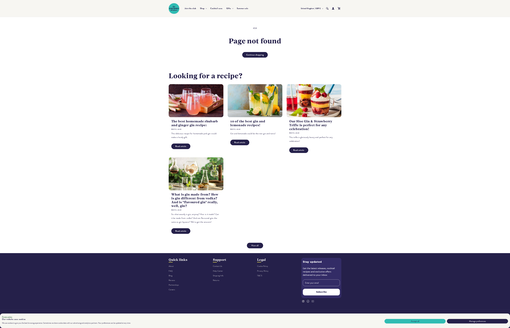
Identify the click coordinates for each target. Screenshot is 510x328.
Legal (261, 260)
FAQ (171, 271)
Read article (180, 146)
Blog (170, 275)
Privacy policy (7, 316)
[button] (203, 8)
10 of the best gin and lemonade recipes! (247, 123)
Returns (216, 280)
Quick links (178, 260)
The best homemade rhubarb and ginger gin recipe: (194, 123)
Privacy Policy (262, 271)
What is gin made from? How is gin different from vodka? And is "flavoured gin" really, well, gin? (194, 200)
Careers (172, 289)
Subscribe (321, 292)
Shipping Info (218, 275)
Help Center (218, 271)
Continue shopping (255, 54)
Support (219, 260)
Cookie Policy (262, 266)
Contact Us (217, 266)
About (171, 266)
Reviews (172, 280)
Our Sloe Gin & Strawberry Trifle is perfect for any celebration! (310, 125)
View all (255, 245)
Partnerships (174, 285)
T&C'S (259, 275)
